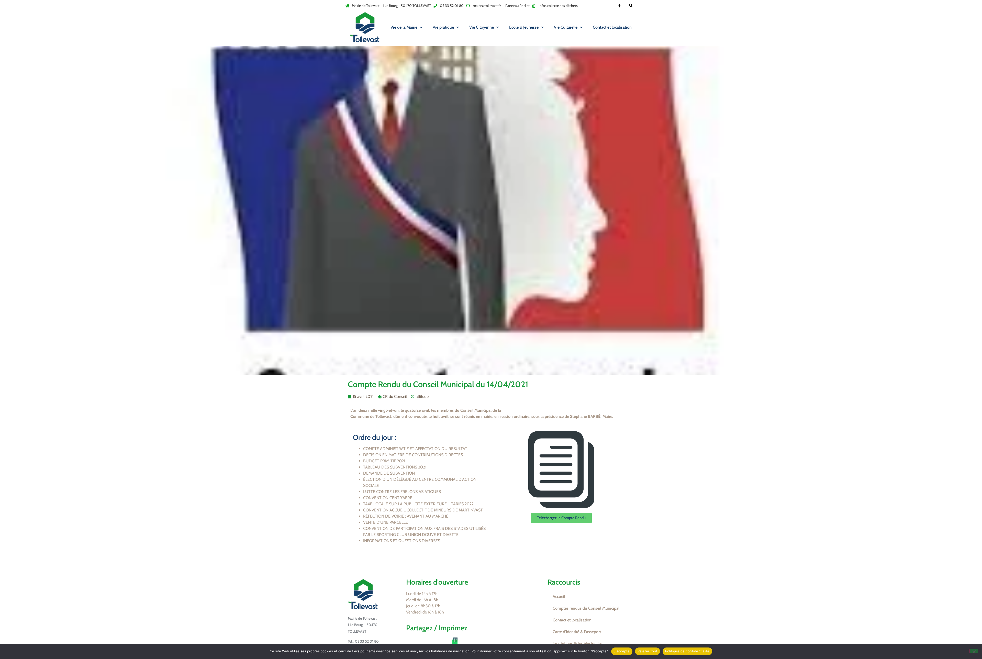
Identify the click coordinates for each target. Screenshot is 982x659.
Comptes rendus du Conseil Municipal (586, 608)
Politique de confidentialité (687, 651)
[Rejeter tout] (973, 651)
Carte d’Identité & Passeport (577, 631)
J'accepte (622, 651)
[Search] (631, 6)
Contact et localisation (612, 27)
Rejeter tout (647, 651)
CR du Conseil (395, 396)
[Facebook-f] (619, 6)
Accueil (559, 596)
